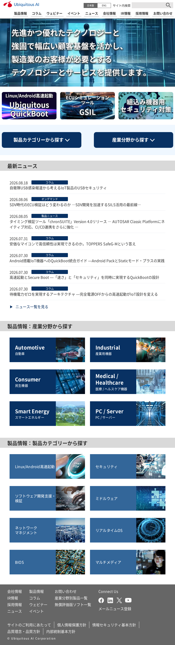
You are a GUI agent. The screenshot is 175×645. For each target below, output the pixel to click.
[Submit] (168, 5)
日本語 (90, 5)
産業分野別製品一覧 (71, 598)
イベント (36, 611)
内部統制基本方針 (60, 631)
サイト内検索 (122, 5)
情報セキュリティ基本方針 (114, 624)
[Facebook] (103, 599)
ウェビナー (38, 604)
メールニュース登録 (114, 608)
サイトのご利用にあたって (29, 624)
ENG (104, 5)
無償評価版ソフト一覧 (73, 604)
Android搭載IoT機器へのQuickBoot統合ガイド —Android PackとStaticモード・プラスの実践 (87, 260)
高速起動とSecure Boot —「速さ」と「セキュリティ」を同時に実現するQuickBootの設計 (84, 277)
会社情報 (14, 591)
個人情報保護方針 (71, 624)
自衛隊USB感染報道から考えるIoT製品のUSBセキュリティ (58, 187)
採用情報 (14, 604)
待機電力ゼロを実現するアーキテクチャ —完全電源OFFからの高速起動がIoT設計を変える (84, 294)
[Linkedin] (112, 599)
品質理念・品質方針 (23, 631)
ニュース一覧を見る (31, 306)
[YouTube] (128, 599)
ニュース (14, 611)
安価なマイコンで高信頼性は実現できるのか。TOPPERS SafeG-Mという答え (73, 243)
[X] (121, 599)
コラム (34, 598)
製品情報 (36, 591)
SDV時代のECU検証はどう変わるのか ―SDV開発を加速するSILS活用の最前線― (75, 204)
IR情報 (12, 598)
